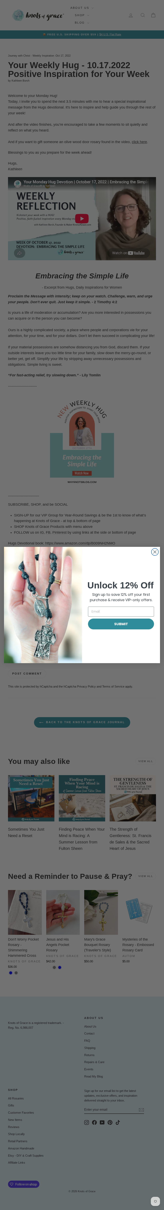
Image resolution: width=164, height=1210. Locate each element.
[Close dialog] (154, 551)
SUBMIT (121, 623)
